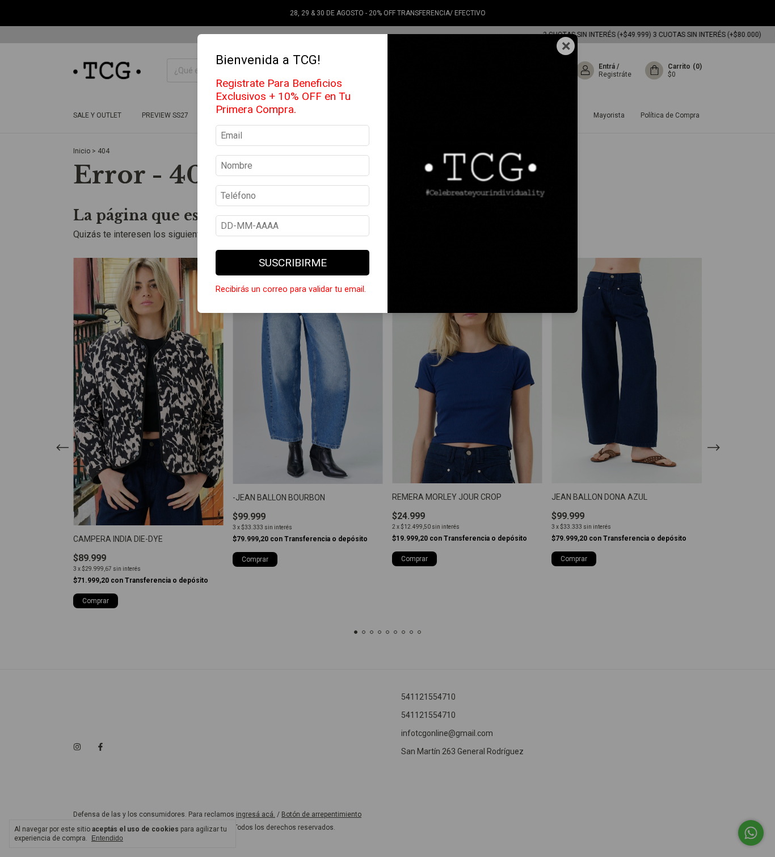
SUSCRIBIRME (293, 262)
